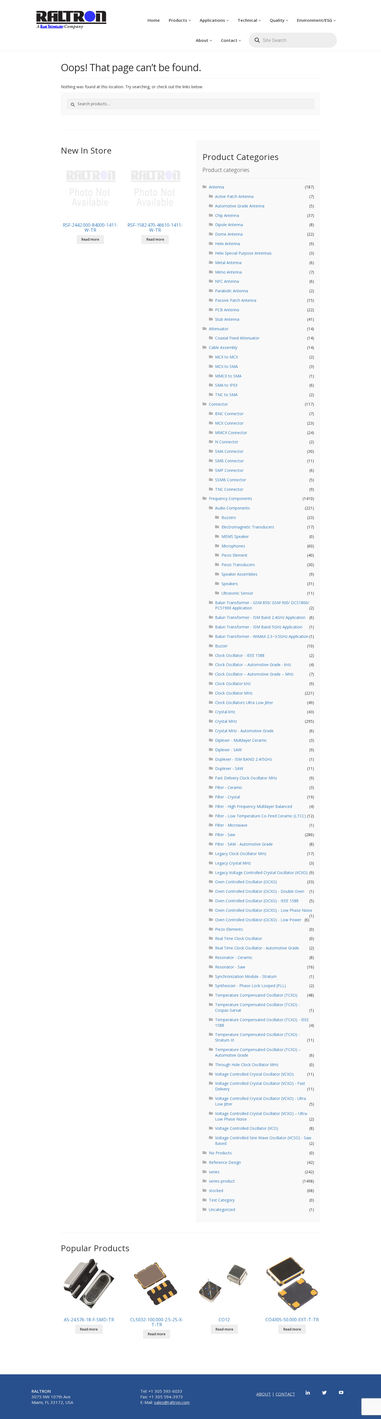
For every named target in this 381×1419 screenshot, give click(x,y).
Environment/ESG (315, 20)
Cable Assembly (223, 347)
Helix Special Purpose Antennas (243, 253)
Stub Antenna (227, 319)
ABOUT (263, 1394)
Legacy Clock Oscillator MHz (240, 853)
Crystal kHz (225, 711)
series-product (222, 1181)
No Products (220, 1152)
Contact (229, 40)
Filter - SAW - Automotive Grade (244, 844)
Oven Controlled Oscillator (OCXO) (246, 881)
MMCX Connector (231, 432)
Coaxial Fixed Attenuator (237, 338)
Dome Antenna (229, 234)
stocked (216, 1190)
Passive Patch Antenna (235, 300)
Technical (248, 20)
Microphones (233, 546)
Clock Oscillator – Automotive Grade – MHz (254, 674)
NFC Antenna (227, 281)
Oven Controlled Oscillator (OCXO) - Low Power (258, 919)
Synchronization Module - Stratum (246, 976)
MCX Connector (229, 423)
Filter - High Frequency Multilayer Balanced (253, 806)
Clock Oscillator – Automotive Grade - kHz (253, 664)
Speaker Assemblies (239, 574)
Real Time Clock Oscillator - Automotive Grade (257, 948)
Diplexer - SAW (228, 749)
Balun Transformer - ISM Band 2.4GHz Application (260, 617)
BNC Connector (229, 413)
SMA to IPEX (226, 385)
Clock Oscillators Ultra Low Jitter (244, 702)
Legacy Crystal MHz (233, 863)
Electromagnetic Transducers (247, 527)
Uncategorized (222, 1209)
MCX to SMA (226, 366)
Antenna (216, 187)
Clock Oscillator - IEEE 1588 (239, 655)
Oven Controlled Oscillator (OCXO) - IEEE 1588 (256, 900)
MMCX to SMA (228, 376)
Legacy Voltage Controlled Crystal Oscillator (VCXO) (261, 872)
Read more (90, 239)
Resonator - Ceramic (233, 957)
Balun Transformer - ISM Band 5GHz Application (258, 627)
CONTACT (285, 1394)
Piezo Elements (229, 929)
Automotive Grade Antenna (239, 206)
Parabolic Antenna (231, 290)
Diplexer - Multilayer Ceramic (241, 740)
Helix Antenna (227, 243)
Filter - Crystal (227, 797)
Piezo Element (234, 555)
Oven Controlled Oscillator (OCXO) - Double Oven (259, 891)
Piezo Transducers (238, 564)
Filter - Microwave (231, 825)
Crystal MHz (226, 721)
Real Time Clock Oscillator (238, 938)
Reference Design (225, 1162)
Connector (218, 404)
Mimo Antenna (228, 272)
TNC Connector (229, 489)
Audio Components (232, 508)
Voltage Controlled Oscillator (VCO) (246, 1128)
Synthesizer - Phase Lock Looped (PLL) (250, 985)
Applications (213, 20)
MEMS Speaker (235, 536)
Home (154, 20)
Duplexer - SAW (229, 768)
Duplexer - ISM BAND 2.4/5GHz (243, 759)
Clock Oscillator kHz (233, 683)
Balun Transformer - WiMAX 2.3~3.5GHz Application (261, 636)
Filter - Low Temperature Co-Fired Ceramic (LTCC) (260, 816)
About (202, 40)
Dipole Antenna (229, 224)
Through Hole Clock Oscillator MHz (246, 1064)
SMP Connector (229, 470)
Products (178, 20)
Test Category (222, 1200)
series (214, 1171)
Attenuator (218, 328)
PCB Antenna (227, 309)
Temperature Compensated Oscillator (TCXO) (256, 995)
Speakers (229, 583)
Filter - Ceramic (228, 787)
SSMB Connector (230, 479)
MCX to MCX (226, 357)
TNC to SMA (226, 394)
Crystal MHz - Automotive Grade (244, 730)
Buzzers (228, 517)
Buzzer (221, 646)
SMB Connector (229, 460)
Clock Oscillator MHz (233, 693)
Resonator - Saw (230, 967)
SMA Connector (229, 451)
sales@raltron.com (172, 1402)
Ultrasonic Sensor (237, 593)
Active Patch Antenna (234, 196)
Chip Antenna (227, 215)
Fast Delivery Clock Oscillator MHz (246, 778)
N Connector (226, 441)
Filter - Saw (225, 834)
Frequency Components (230, 498)
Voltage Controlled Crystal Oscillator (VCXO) (254, 1074)
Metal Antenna (228, 262)
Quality (278, 20)
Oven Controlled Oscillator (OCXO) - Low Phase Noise (263, 910)
